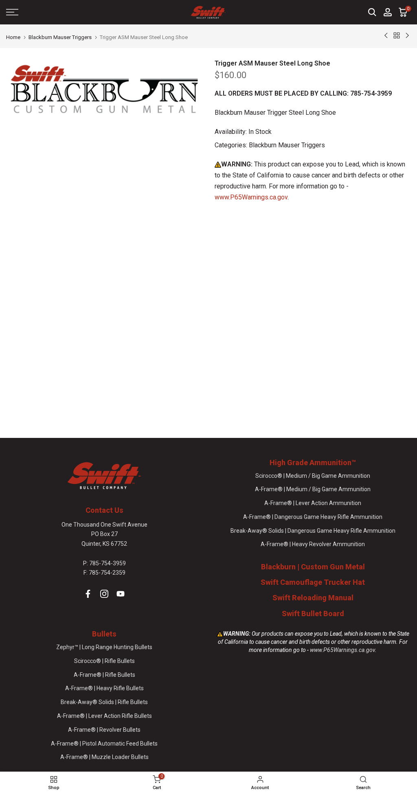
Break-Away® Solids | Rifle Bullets (104, 702)
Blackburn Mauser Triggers (60, 37)
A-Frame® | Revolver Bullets (104, 729)
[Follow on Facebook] (88, 594)
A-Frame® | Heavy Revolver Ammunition (313, 544)
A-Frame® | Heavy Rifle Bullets (104, 688)
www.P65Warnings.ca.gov (251, 197)
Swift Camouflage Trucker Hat (313, 582)
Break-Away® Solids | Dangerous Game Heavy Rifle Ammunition (312, 530)
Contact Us (104, 510)
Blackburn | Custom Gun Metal (313, 566)
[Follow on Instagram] (104, 594)
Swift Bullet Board (313, 613)
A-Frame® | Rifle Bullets (104, 675)
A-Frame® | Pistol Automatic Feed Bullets (104, 743)
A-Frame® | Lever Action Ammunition (312, 503)
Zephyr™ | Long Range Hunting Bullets (104, 647)
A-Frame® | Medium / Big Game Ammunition (313, 489)
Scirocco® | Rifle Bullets (104, 661)
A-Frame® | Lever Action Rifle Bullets (104, 716)
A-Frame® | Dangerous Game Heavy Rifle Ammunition (312, 517)
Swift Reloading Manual (312, 597)
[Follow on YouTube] (120, 594)
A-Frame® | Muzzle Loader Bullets (104, 757)
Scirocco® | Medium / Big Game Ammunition (312, 475)
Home (13, 37)
